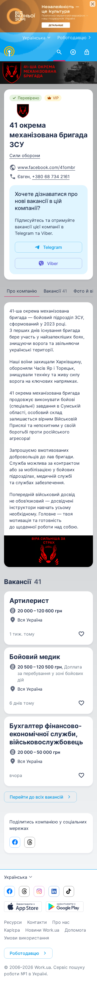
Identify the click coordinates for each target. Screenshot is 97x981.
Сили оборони (24, 155)
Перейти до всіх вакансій (36, 797)
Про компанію (22, 291)
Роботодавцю (71, 37)
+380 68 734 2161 (51, 176)
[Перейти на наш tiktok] (68, 891)
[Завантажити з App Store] (23, 906)
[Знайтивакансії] (59, 52)
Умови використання (26, 938)
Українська (15, 877)
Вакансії (55, 291)
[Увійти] (87, 52)
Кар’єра (12, 930)
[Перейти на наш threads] (24, 891)
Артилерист (29, 601)
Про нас (61, 922)
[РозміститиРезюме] (73, 52)
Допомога (75, 930)
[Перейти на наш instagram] (39, 891)
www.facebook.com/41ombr (46, 167)
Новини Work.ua (42, 930)
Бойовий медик (34, 657)
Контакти (37, 922)
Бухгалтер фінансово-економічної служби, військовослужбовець (46, 734)
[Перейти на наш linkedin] (53, 891)
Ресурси (13, 922)
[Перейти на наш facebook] (9, 891)
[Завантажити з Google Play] (65, 906)
